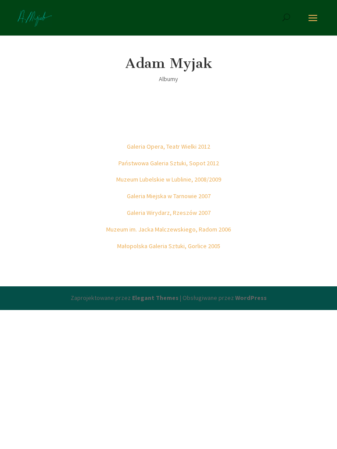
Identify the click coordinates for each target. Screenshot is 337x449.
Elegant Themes (155, 298)
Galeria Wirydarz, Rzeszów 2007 (169, 213)
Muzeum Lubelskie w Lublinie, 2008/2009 (168, 179)
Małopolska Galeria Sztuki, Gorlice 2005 (168, 246)
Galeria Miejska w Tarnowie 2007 (169, 196)
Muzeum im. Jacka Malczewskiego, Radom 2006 (168, 229)
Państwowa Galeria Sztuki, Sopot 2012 (168, 163)
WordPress (251, 298)
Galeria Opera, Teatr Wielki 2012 (168, 146)
